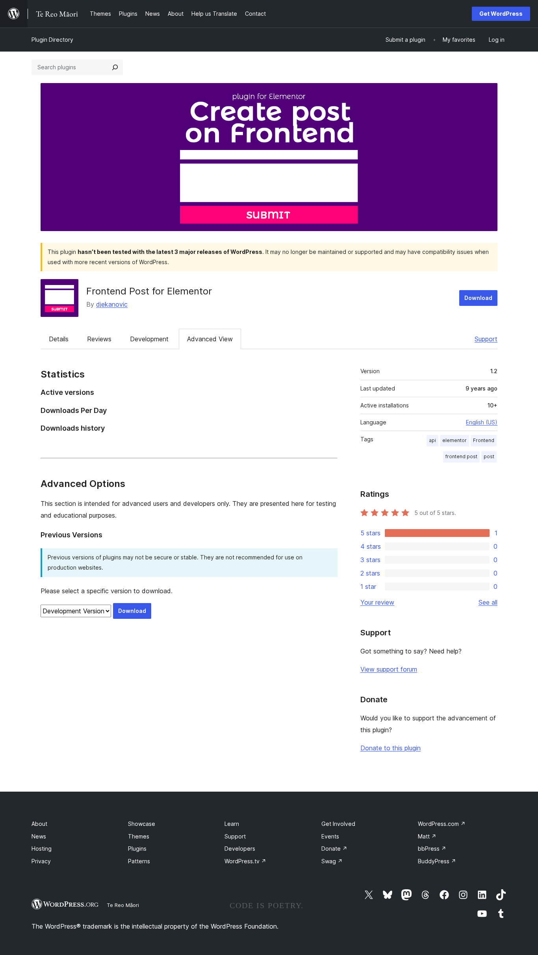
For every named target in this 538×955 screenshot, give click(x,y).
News (39, 836)
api (432, 440)
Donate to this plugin (390, 748)
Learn (231, 823)
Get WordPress (501, 13)
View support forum (388, 669)
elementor (454, 440)
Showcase (141, 823)
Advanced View (210, 339)
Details (59, 339)
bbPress (432, 848)
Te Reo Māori (123, 905)
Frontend (483, 440)
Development (149, 339)
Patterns (139, 861)
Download (478, 297)
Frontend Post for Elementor (149, 291)
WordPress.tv (245, 861)
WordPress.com (442, 823)
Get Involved (338, 823)
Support (486, 339)
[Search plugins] (115, 67)
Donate (334, 848)
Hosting (42, 848)
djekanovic (112, 304)
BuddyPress (437, 861)
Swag (332, 861)
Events (330, 836)
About (39, 823)
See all (488, 602)
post (489, 456)
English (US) (481, 422)
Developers (239, 848)
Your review (377, 602)
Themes (138, 836)
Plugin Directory (52, 39)
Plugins (137, 848)
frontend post (461, 456)
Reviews (99, 339)
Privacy (41, 861)
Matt (427, 836)
